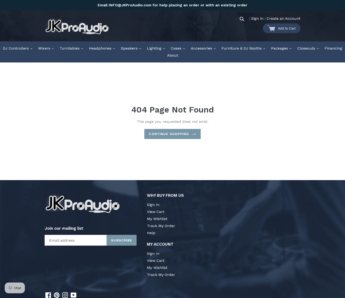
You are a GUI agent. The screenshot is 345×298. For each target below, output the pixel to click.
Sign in (257, 18)
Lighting (157, 48)
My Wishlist (157, 219)
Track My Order (161, 226)
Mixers (47, 48)
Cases (179, 48)
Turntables (72, 48)
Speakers (132, 48)
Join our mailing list (64, 228)
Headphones (103, 48)
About (172, 55)
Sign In (153, 204)
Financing (333, 48)
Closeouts (309, 48)
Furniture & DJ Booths (245, 48)
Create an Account (283, 18)
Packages (282, 48)
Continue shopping (169, 134)
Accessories (204, 48)
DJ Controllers (19, 48)
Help (151, 233)
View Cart (155, 211)
